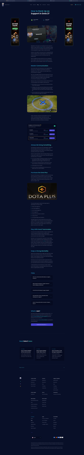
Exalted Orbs (44, 406)
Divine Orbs (44, 404)
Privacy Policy (44, 422)
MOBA (46, 61)
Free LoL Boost (55, 389)
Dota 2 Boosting (44, 394)
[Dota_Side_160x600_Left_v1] (15, 45)
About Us (34, 4)
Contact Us (44, 4)
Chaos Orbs (44, 402)
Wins (43, 384)
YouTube (54, 418)
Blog (38, 4)
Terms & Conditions (45, 418)
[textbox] (36, 437)
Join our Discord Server (43, 319)
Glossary (48, 4)
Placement (33, 382)
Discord (54, 426)
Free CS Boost (33, 384)
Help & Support (33, 428)
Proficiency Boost (34, 406)
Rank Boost (44, 380)
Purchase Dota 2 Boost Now (41, 324)
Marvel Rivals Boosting (34, 400)
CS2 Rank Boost (33, 380)
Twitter (54, 428)
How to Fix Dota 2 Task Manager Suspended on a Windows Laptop (57, 351)
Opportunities (33, 424)
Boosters (32, 426)
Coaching (43, 386)
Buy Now (52, 130)
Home (31, 4)
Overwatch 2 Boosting (57, 394)
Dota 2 (23, 367)
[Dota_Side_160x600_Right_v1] (69, 45)
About (32, 418)
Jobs (40, 4)
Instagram (55, 422)
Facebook (55, 424)
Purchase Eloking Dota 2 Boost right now (40, 316)
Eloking (44, 241)
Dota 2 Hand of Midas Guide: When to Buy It (41, 351)
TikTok (54, 420)
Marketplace (44, 400)
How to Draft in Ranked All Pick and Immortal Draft (26, 351)
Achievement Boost (34, 408)
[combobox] (36, 437)
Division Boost (55, 380)
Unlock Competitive (34, 404)
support (41, 47)
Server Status (33, 386)
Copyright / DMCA (45, 424)
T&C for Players (44, 420)
